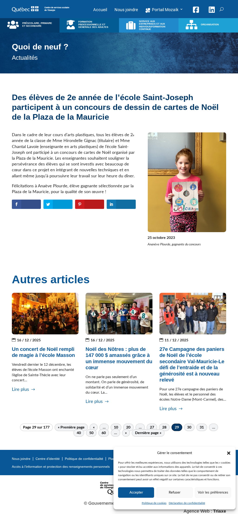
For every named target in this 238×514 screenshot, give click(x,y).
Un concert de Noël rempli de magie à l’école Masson (43, 352)
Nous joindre (21, 459)
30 (189, 427)
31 (202, 427)
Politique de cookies (154, 503)
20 (128, 427)
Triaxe (219, 511)
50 (91, 433)
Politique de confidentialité (84, 459)
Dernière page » (148, 433)
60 (104, 433)
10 (116, 427)
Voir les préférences (213, 492)
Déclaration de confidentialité (187, 503)
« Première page (71, 427)
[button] (228, 453)
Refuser (174, 492)
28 (164, 427)
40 (79, 433)
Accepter (136, 492)
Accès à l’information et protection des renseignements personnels (61, 466)
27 (152, 427)
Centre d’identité (48, 459)
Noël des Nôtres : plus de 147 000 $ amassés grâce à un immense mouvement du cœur (119, 358)
